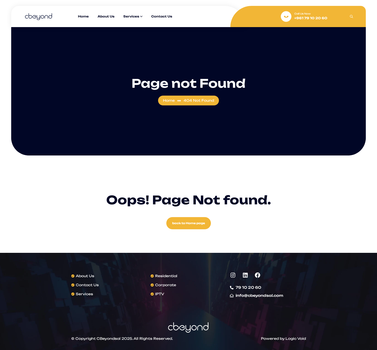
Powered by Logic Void (283, 338)
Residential (166, 276)
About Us (106, 16)
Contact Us (161, 16)
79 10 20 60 (248, 287)
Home (83, 16)
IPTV (159, 294)
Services (131, 16)
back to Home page (188, 223)
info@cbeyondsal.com (259, 295)
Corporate (165, 285)
